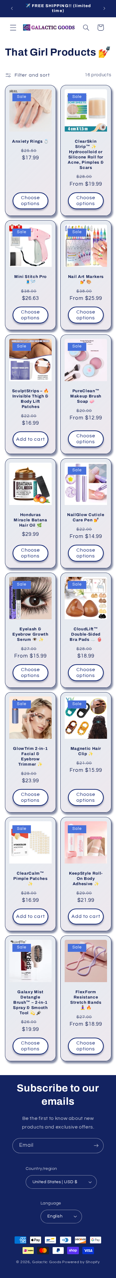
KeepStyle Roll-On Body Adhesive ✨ (85, 878)
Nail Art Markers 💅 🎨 (86, 279)
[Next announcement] (104, 8)
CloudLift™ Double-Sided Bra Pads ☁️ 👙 (86, 634)
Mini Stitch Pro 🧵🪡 (30, 279)
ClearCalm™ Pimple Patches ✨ (30, 878)
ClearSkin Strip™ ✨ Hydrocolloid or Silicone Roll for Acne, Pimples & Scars (86, 154)
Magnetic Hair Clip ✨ (85, 751)
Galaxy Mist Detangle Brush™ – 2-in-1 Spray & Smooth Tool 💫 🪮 (30, 1002)
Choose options (30, 200)
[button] (13, 27)
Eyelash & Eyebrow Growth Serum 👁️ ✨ (30, 634)
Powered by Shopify (81, 1262)
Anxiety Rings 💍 (30, 141)
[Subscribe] (96, 1145)
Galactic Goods (46, 1262)
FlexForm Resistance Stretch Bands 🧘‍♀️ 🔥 (85, 1000)
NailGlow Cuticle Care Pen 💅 (86, 517)
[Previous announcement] (12, 8)
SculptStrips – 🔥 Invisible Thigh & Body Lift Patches (30, 399)
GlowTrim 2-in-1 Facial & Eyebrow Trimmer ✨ (30, 756)
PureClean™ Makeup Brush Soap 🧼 (85, 396)
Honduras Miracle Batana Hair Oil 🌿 (30, 520)
